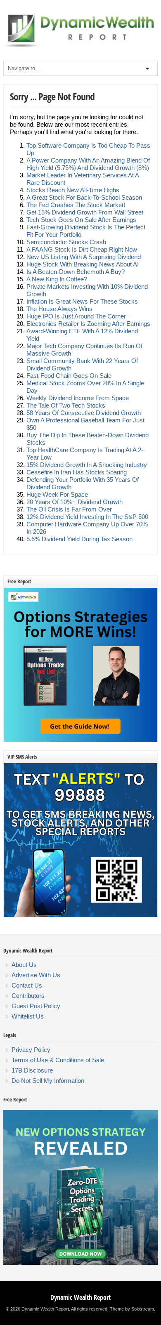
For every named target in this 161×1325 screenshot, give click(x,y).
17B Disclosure (32, 1070)
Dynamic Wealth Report (80, 1297)
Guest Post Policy (36, 1005)
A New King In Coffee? (56, 279)
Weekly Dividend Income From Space (77, 397)
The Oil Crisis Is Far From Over (69, 509)
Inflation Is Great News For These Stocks (82, 301)
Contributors (28, 995)
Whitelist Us (28, 1016)
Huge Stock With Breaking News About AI (82, 264)
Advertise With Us (36, 974)
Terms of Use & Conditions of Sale (58, 1059)
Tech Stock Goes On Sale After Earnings (81, 219)
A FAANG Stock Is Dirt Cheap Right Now (81, 249)
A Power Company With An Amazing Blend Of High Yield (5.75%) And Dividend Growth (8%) (88, 164)
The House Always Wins (59, 308)
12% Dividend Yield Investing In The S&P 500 (87, 516)
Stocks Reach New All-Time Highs (72, 189)
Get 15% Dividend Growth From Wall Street (84, 212)
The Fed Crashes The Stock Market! (75, 204)
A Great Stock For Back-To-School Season (84, 197)
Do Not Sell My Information (48, 1080)
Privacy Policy (31, 1049)
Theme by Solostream (132, 1308)
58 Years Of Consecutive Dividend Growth (83, 412)
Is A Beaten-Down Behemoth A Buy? (75, 271)
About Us (24, 964)
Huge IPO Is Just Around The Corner (76, 316)
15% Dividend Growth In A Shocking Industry (86, 464)
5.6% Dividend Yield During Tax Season (79, 538)
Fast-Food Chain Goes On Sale (68, 375)
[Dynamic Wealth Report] (80, 47)
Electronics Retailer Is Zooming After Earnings (88, 323)
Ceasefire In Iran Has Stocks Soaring (76, 472)
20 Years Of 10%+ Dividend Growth (74, 501)
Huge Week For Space (57, 494)
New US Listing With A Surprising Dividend (83, 256)
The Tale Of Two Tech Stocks (65, 405)
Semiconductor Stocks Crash (66, 241)
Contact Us (27, 985)
